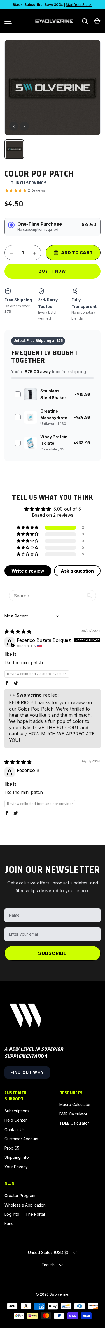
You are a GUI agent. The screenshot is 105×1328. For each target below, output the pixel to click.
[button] (97, 21)
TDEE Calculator (74, 1123)
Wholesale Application (25, 1205)
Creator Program (19, 1195)
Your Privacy (16, 1166)
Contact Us (14, 1129)
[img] (17, 631)
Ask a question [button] (77, 571)
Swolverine (59, 1294)
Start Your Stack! (79, 5)
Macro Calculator (75, 1104)
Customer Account (21, 1138)
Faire (9, 1223)
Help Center (15, 1120)
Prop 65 (11, 1148)
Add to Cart (77, 252)
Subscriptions (16, 1110)
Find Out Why (27, 1072)
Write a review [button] (27, 571)
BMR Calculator (73, 1114)
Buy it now (52, 271)
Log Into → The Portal (24, 1214)
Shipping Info (16, 1157)
